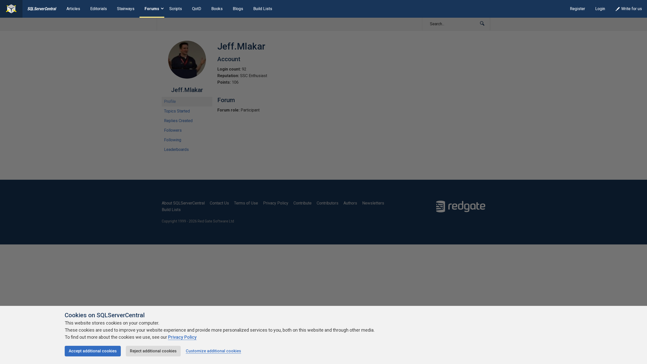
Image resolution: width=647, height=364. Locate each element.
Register (577, 8)
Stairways (125, 8)
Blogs (238, 8)
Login (600, 8)
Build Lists (262, 8)
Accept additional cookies (93, 351)
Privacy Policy (182, 337)
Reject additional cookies (153, 351)
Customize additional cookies (213, 351)
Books (217, 8)
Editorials (98, 8)
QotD (196, 8)
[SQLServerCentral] (11, 9)
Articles (73, 8)
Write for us (631, 8)
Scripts (175, 8)
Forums (152, 8)
